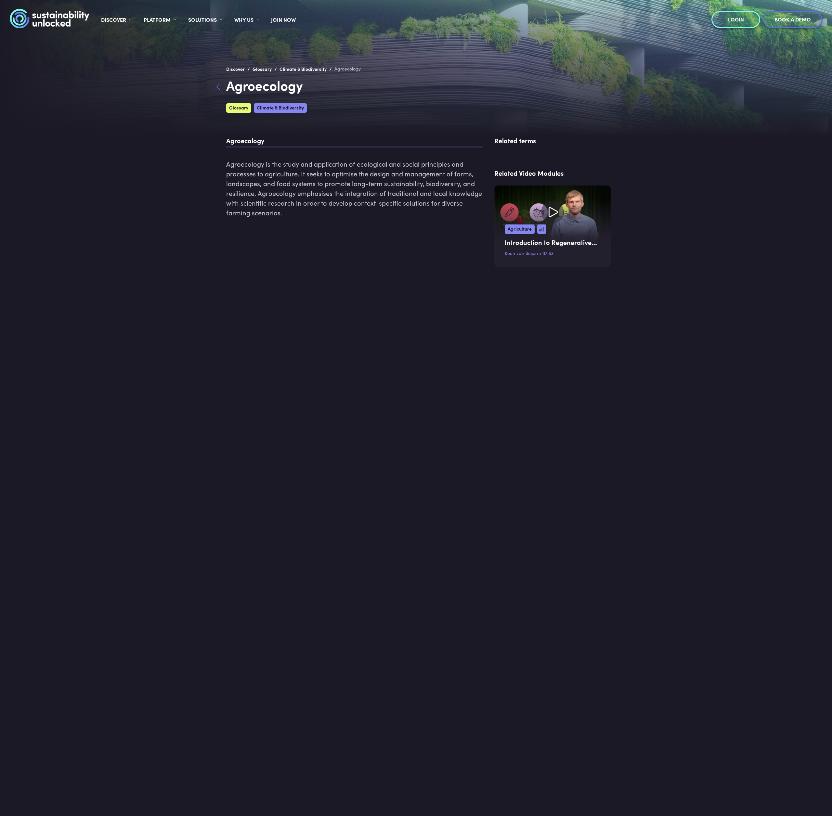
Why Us (244, 19)
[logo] (49, 19)
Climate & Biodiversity (280, 107)
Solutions (202, 19)
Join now (283, 19)
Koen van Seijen (521, 253)
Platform (157, 19)
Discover (113, 19)
